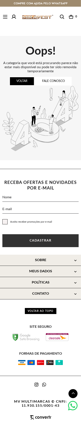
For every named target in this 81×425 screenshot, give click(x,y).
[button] (73, 393)
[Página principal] (38, 17)
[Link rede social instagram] (36, 384)
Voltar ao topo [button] (41, 311)
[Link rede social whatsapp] (44, 384)
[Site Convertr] (40, 417)
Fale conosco (53, 81)
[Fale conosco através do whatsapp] (73, 406)
